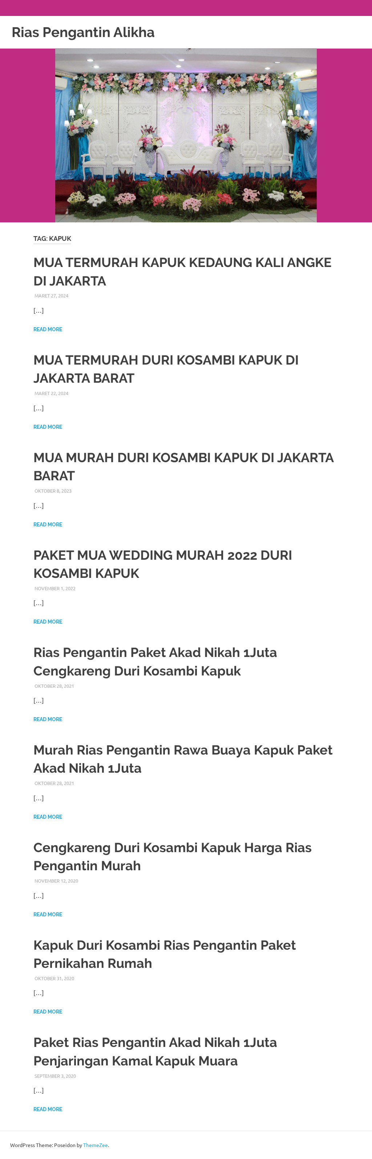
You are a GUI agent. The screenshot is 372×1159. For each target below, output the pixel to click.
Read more (47, 329)
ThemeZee (95, 1145)
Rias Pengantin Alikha (83, 32)
